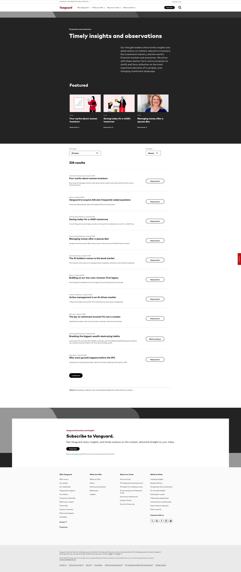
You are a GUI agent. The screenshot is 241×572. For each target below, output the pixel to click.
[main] (120, 239)
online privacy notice (76, 454)
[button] (75, 1)
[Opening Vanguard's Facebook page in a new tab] (161, 521)
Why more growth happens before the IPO (92, 357)
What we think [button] (128, 8)
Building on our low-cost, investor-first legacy (94, 277)
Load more (76, 375)
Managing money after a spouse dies (89, 238)
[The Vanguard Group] (67, 7)
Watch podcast (155, 339)
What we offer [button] (97, 8)
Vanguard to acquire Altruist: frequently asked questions (100, 199)
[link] (178, 7)
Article (71, 115)
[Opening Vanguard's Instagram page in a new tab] (166, 521)
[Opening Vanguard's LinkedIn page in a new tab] (157, 521)
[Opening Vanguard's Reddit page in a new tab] (171, 521)
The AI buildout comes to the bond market (91, 258)
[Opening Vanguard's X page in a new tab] (152, 521)
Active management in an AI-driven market (92, 297)
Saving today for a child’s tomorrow (88, 219)
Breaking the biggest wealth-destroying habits (94, 336)
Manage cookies (161, 565)
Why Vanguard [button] (82, 8)
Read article (155, 181)
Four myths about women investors (88, 178)
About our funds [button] (113, 8)
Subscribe (169, 7)
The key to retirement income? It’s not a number (94, 316)
